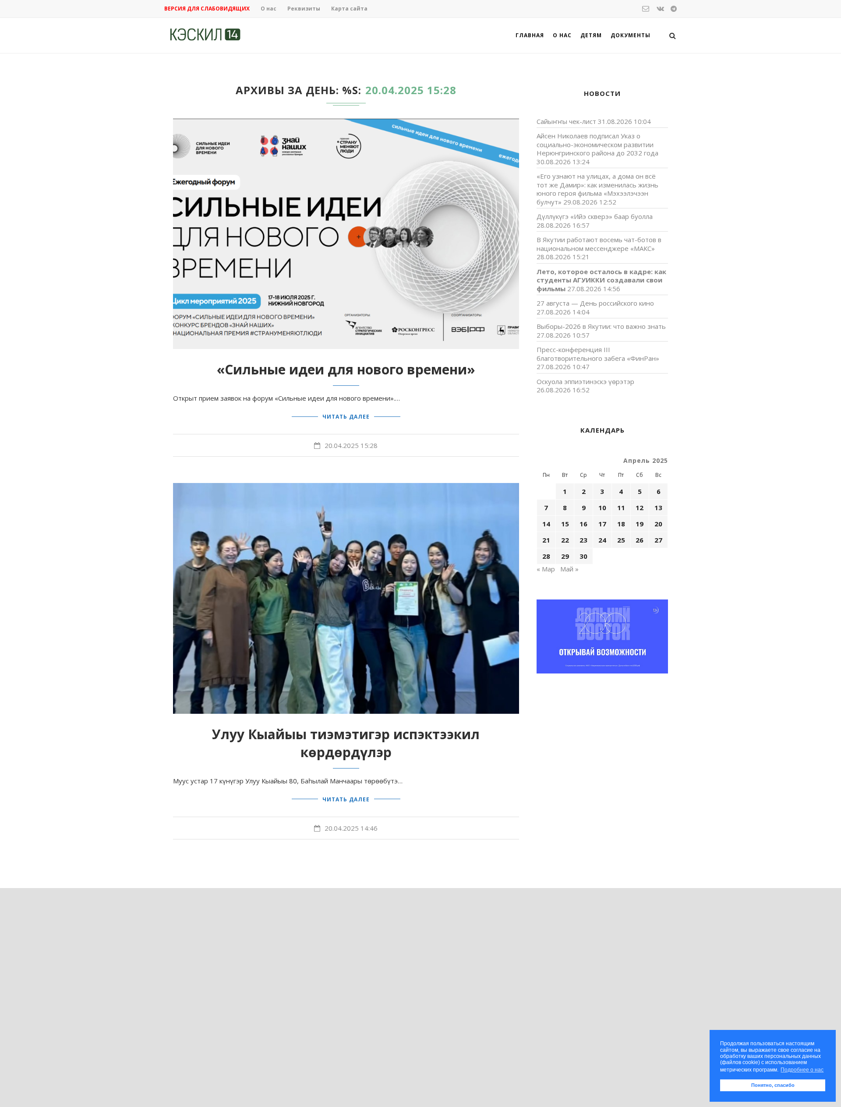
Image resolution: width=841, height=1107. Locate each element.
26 (639, 540)
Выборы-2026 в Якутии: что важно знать (601, 326)
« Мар (546, 568)
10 (602, 507)
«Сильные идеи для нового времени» (346, 369)
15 (565, 523)
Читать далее (346, 416)
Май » (569, 568)
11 (621, 507)
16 (583, 523)
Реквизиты (303, 8)
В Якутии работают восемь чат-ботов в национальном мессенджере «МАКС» (599, 244)
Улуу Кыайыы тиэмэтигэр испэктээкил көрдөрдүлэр (346, 743)
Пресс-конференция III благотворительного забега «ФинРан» (598, 354)
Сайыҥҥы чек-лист (566, 121)
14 (546, 523)
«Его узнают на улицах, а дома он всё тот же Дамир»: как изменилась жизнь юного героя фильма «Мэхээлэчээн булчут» (597, 189)
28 (546, 556)
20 (658, 523)
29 (565, 556)
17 (602, 523)
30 (583, 556)
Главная (530, 35)
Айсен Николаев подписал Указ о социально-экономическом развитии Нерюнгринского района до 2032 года (597, 144)
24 (602, 540)
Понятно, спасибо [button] (773, 1085)
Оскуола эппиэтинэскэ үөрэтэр (585, 381)
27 (658, 540)
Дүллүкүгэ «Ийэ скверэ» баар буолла (595, 216)
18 (621, 523)
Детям (591, 35)
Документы (630, 35)
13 (658, 507)
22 (565, 540)
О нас (268, 8)
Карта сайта (349, 8)
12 (639, 507)
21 (546, 540)
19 (639, 523)
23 (583, 540)
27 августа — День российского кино (595, 303)
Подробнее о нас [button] (802, 1070)
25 (621, 540)
